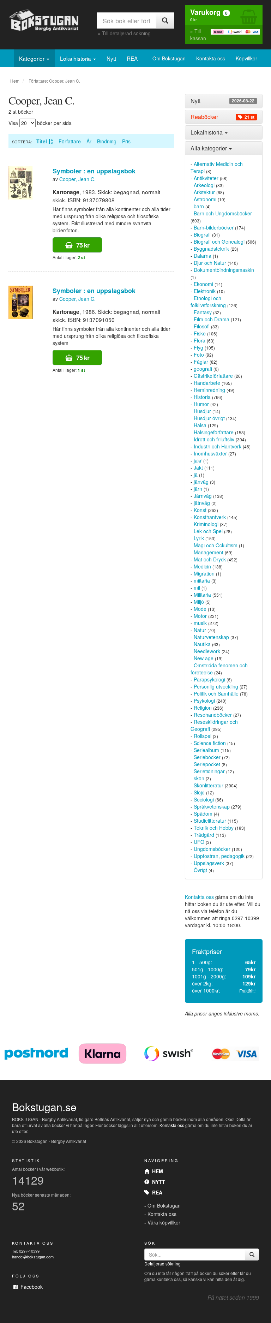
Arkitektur (204, 192)
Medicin (202, 566)
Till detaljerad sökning (126, 33)
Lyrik (199, 538)
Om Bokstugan (169, 58)
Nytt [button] (222, 101)
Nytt (111, 58)
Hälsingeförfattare (214, 432)
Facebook (30, 1286)
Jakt (198, 467)
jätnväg (202, 502)
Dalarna (202, 255)
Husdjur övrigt (209, 418)
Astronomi (205, 199)
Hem (14, 81)
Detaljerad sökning (162, 1264)
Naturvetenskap (211, 636)
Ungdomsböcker (212, 848)
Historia (202, 396)
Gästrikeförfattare (213, 375)
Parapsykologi (209, 679)
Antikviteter (206, 177)
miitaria (202, 580)
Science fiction (210, 742)
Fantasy (203, 312)
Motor (200, 615)
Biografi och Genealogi (219, 241)
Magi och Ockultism (215, 545)
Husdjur (202, 411)
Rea (155, 1192)
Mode (200, 608)
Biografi (202, 234)
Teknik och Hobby (214, 827)
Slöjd (199, 792)
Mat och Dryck (210, 559)
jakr (198, 460)
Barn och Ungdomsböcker (223, 213)
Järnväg (203, 495)
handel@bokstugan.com (33, 1256)
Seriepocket (207, 764)
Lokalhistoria (76, 58)
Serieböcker (207, 757)
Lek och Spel (208, 531)
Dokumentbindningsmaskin (224, 269)
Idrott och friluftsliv (214, 439)
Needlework (207, 651)
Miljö (199, 601)
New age (203, 658)
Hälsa (200, 425)
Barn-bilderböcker (214, 227)
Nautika (202, 644)
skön (199, 778)
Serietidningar (209, 771)
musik (200, 622)
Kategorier (32, 58)
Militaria (202, 594)
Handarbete (207, 382)
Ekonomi (203, 283)
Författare (70, 141)
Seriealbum (206, 749)
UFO (199, 841)
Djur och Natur (210, 262)
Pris (126, 141)
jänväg (201, 481)
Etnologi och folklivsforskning (208, 301)
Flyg (198, 347)
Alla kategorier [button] (209, 148)
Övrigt (200, 870)
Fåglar (201, 361)
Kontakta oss (210, 58)
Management (208, 552)
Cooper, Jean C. (77, 179)
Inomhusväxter (210, 453)
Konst (200, 509)
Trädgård (204, 834)
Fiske (200, 333)
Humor (201, 403)
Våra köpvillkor (163, 1222)
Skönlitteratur (208, 785)
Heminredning (209, 389)
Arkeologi (204, 185)
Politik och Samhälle (216, 693)
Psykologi (204, 700)
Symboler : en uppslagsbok (94, 170)
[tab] (223, 101)
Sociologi (204, 799)
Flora (199, 340)
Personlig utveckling (216, 686)
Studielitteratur (210, 820)
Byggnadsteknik (211, 248)
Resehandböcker (213, 714)
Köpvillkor (246, 58)
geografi (203, 368)
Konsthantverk (210, 516)
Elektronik (205, 290)
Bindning (106, 141)
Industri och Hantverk (217, 446)
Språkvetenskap (212, 806)
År (88, 141)
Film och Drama (211, 319)
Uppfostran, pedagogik (219, 855)
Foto (199, 354)
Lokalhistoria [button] (207, 132)
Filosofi (202, 326)
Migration (204, 573)
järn (198, 488)
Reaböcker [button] (222, 117)
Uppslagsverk (209, 862)
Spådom (203, 813)
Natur (200, 629)
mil (197, 587)
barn (199, 206)
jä (196, 474)
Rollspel (202, 735)
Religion (203, 707)
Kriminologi (206, 524)
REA (132, 58)
